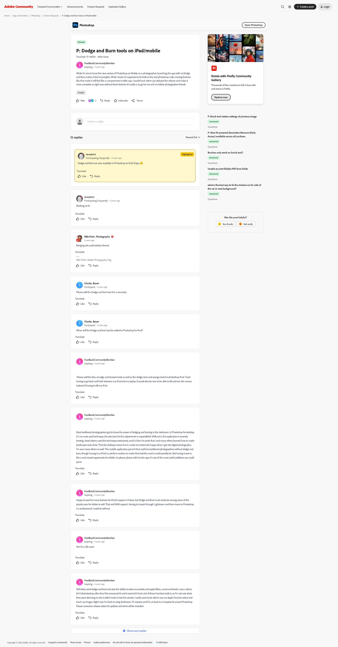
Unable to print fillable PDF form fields (228, 168)
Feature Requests (95, 6)
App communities (20, 15)
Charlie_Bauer (91, 283)
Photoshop (35, 15)
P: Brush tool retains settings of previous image (232, 116)
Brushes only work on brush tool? (225, 152)
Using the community (57, 642)
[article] (135, 165)
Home (7, 15)
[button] (305, 7)
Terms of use (75, 642)
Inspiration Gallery (117, 6)
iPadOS (81, 92)
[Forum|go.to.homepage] (18, 7)
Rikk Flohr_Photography (97, 236)
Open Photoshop (254, 24)
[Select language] (290, 7)
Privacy (87, 642)
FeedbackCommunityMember (99, 63)
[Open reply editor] (135, 121)
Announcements (75, 6)
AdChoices (163, 642)
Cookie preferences (101, 642)
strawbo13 (91, 154)
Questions (212, 126)
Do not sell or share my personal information (132, 642)
